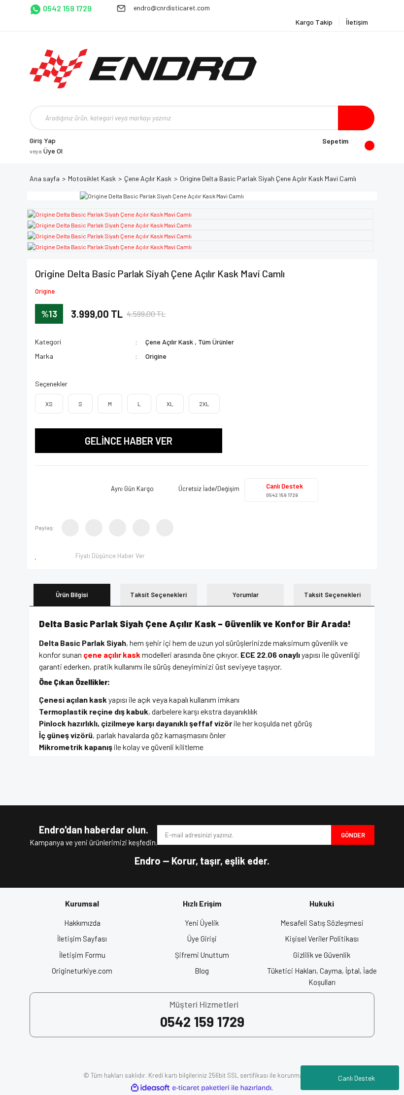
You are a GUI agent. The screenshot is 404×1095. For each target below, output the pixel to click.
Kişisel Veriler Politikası (322, 938)
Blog (202, 970)
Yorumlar (246, 595)
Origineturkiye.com (82, 970)
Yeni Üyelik (202, 922)
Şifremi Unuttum (202, 954)
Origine (45, 291)
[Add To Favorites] (38, 556)
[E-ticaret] (201, 1088)
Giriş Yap (43, 140)
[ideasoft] (150, 1088)
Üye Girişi (202, 938)
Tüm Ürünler (216, 342)
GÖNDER (353, 835)
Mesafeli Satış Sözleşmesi (322, 922)
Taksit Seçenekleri (158, 595)
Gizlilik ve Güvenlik (321, 954)
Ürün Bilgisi (72, 595)
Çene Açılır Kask (169, 342)
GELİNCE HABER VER (128, 441)
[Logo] (143, 68)
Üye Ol (46, 151)
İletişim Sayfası (82, 938)
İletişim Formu (82, 954)
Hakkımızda (82, 922)
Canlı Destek (356, 1078)
